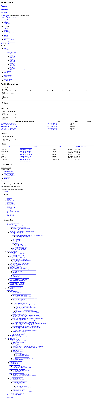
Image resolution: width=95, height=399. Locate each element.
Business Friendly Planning (16, 361)
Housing (9, 210)
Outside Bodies (7, 76)
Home (5, 48)
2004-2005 (12, 67)
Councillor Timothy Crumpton (27, 153)
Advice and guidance (14, 241)
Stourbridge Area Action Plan (19, 331)
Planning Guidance (16, 345)
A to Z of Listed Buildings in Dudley (18, 279)
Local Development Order (18, 389)
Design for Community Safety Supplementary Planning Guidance (27, 304)
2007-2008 (12, 63)
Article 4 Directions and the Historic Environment (21, 253)
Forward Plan (7, 80)
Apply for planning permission (17, 379)
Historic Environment (12, 251)
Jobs (5, 21)
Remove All (6, 12)
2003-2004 (12, 68)
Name (35, 146)
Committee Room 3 (52, 123)
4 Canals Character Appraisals (19, 259)
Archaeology (13, 252)
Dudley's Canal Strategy (15, 266)
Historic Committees (11, 52)
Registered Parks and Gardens (17, 283)
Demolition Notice (19, 244)
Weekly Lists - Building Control (17, 232)
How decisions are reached (18, 342)
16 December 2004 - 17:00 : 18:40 (9, 126)
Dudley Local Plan (14, 291)
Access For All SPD (17, 292)
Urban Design (10, 397)
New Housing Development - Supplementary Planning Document (27, 318)
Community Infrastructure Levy (19, 303)
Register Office (10, 203)
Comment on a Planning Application (21, 370)
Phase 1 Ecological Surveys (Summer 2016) (25, 322)
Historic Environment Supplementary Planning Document (26, 316)
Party (10, 146)
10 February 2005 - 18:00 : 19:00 (8, 128)
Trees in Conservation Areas (22, 355)
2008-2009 (12, 61)
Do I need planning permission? (19, 381)
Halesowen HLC (16, 275)
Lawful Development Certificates (23, 385)
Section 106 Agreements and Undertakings (22, 358)
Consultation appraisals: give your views (19, 264)
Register (2, 43)
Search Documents (8, 79)
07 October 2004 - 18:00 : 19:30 (8, 124)
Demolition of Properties (21, 245)
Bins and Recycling (11, 208)
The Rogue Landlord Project (19, 366)
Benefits (8, 199)
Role (60, 146)
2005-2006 (12, 65)
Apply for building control (16, 233)
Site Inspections (16, 240)
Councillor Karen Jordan (25, 156)
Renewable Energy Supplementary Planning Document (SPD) (27, 327)
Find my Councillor (8, 174)
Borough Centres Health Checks (23, 296)
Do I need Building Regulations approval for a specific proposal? (27, 235)
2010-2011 (12, 59)
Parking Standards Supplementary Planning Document (25, 324)
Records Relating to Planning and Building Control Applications (27, 346)
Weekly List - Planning (15, 378)
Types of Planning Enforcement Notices (21, 367)
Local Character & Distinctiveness (18, 280)
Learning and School (11, 204)
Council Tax (9, 198)
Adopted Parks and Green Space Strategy (22, 294)
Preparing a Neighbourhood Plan (20, 336)
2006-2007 (12, 64)
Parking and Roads (11, 207)
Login (7, 43)
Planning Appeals (14, 363)
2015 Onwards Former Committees (18, 69)
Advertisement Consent (20, 383)
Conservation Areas (14, 256)
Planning (9, 206)
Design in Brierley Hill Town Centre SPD (22, 302)
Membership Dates (81, 146)
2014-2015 (12, 53)
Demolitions (15, 243)
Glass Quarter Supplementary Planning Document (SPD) (25, 312)
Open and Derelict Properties (19, 248)
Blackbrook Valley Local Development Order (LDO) (24, 298)
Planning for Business (17, 359)
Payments (6, 22)
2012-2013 (12, 56)
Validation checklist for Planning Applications (23, 387)
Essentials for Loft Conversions (22, 236)
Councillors (6, 49)
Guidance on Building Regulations (18, 227)
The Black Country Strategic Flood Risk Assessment (24, 330)
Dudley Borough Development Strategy (21, 306)
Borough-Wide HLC (17, 271)
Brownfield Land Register (13, 223)
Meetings (6, 72)
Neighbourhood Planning (15, 335)
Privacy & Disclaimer (9, 173)
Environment (10, 202)
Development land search (18, 334)
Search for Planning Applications (17, 369)
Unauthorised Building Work (19, 249)
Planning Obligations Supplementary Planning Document (25, 326)
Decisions (6, 73)
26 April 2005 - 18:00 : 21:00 (8, 129)
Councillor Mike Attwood (26, 148)
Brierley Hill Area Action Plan (19, 300)
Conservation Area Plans (18, 255)
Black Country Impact (12, 212)
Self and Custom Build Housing (14, 394)
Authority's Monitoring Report (19, 295)
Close (2, 12)
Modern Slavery (7, 177)
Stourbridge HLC (16, 276)
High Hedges (18, 353)
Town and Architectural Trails (16, 286)
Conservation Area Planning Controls (21, 263)
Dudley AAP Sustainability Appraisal (24, 310)
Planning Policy (10, 290)
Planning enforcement (15, 365)
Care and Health (10, 200)
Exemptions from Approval (18, 229)
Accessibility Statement (9, 175)
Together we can (10, 214)
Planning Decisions (17, 371)
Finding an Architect (14, 362)
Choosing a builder (16, 239)
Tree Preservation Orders (21, 354)
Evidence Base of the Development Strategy (25, 307)
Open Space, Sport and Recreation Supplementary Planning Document (29, 323)
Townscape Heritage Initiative (17, 287)
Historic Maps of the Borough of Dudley (19, 278)
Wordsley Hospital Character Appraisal (21, 260)
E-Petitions (6, 77)
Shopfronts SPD (16, 328)
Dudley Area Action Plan (18, 308)
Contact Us (6, 178)
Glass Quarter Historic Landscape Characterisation (24, 274)
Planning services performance (17, 393)
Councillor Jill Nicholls (25, 159)
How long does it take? (17, 377)
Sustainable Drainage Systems (14, 395)
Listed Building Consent (21, 386)
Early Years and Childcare (13, 211)
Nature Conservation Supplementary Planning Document (25, 320)
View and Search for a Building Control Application (22, 231)
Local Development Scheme (19, 319)
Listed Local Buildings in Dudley (17, 282)
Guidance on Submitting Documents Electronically (24, 375)
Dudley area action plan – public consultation (26, 311)
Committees (6, 51)
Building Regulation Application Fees (21, 228)
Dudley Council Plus (8, 171)
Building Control (10, 224)
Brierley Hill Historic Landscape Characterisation (24, 270)
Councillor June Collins (25, 151)
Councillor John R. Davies (26, 154)
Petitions (14, 343)
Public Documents (8, 75)
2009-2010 (12, 60)
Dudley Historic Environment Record (18, 267)
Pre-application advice (17, 390)
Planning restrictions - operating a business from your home (26, 347)
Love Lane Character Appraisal (19, 262)
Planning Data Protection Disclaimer (21, 341)
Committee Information (17, 349)
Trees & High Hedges (17, 351)
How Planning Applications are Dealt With (22, 391)
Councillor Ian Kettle (24, 157)
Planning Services (11, 338)
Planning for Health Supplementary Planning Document (25, 315)
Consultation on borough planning (20, 332)
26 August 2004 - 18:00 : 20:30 (8, 123)
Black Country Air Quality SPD (19, 299)
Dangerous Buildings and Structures (18, 225)
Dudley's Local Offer (11, 215)
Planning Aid (10, 288)
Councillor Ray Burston (25, 149)
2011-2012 (12, 57)
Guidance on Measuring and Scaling (21, 374)
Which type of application (18, 382)
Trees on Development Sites (22, 357)
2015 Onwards (10, 71)
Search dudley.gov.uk (9, 19)
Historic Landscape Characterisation (18, 268)
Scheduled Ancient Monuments (17, 284)
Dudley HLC (15, 272)
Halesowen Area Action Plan (19, 314)
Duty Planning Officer (17, 350)
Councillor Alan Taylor (25, 161)
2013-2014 (12, 55)
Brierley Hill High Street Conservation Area (22, 258)
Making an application (17, 237)
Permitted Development (20, 247)
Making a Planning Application (17, 373)
